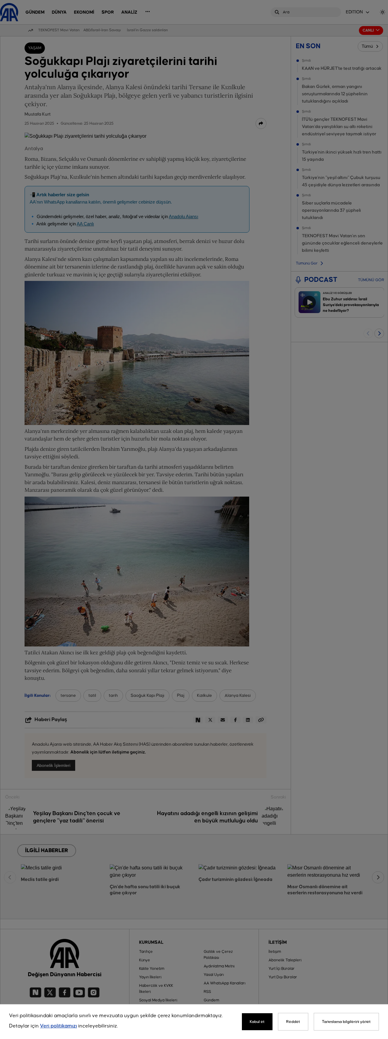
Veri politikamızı (58, 1026)
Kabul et (257, 1022)
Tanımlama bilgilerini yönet (346, 1022)
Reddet (293, 1022)
